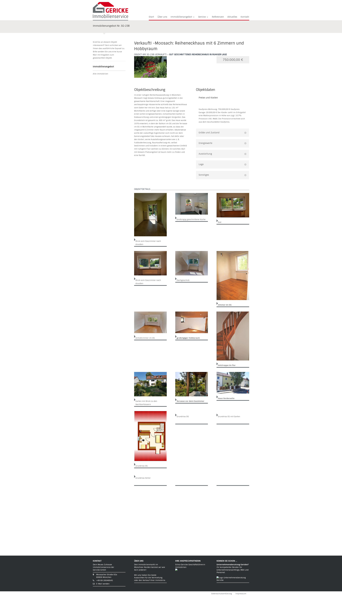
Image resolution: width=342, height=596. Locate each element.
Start (151, 17)
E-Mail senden (102, 584)
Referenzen (218, 17)
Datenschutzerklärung (221, 593)
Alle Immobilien (100, 74)
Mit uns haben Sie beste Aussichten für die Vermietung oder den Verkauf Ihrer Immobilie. (150, 577)
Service (202, 17)
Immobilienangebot (181, 17)
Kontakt (245, 17)
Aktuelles (232, 17)
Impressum (240, 593)
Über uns (162, 17)
